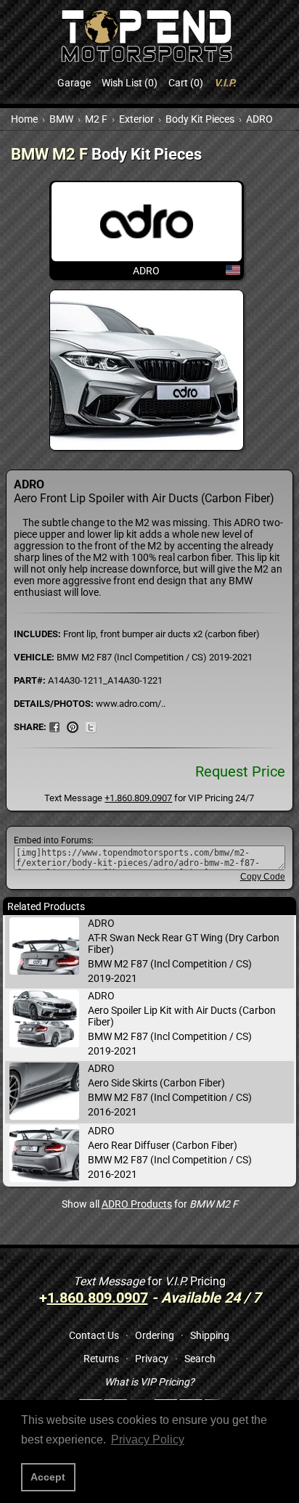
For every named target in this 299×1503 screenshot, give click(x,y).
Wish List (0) (129, 83)
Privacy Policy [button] (147, 1439)
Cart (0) (185, 83)
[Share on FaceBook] (54, 726)
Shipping (209, 1335)
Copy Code (262, 877)
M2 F (96, 119)
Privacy (151, 1358)
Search (200, 1358)
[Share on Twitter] (91, 726)
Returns (101, 1358)
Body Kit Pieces (199, 119)
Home (24, 119)
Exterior (136, 119)
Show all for (150, 1204)
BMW (61, 119)
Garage (74, 83)
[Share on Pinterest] (72, 726)
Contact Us (94, 1335)
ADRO (259, 119)
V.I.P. (225, 83)
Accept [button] (47, 1477)
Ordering (154, 1335)
